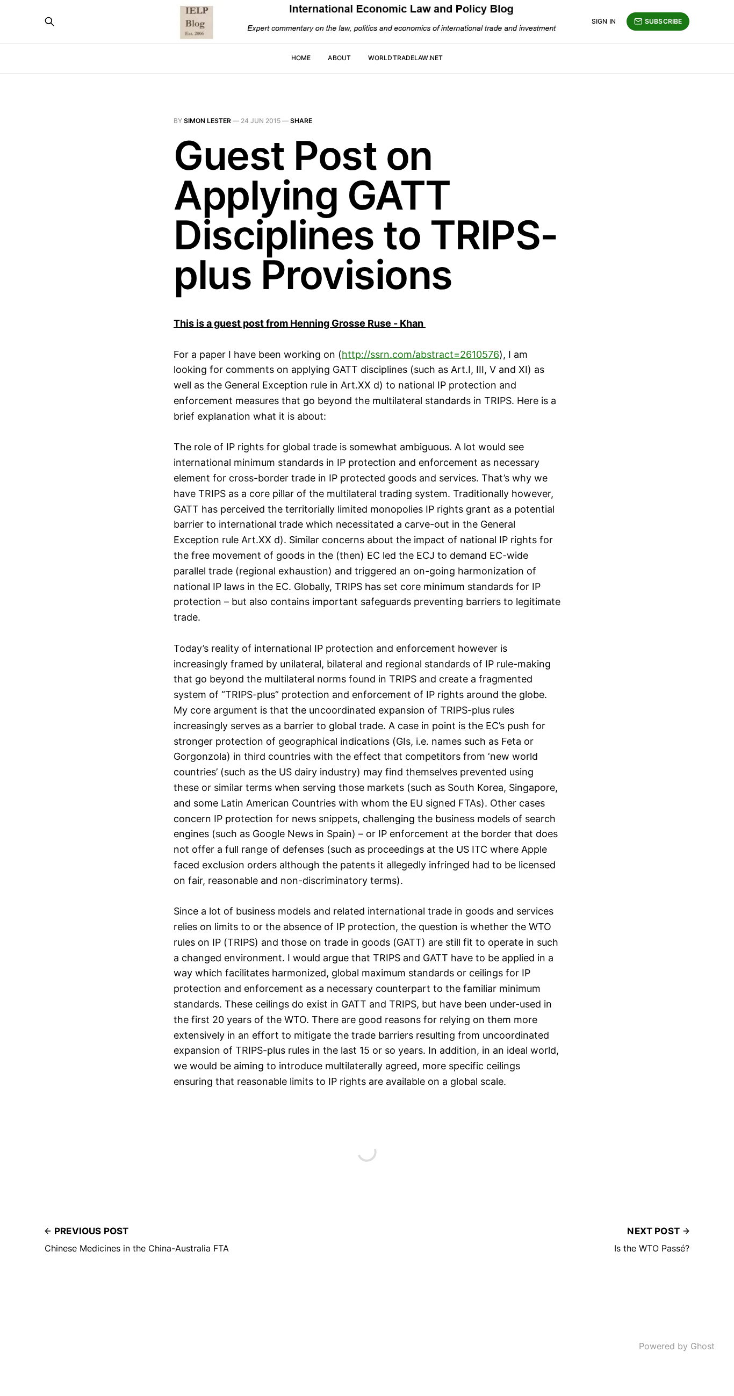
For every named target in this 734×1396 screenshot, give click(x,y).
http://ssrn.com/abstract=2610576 (420, 354)
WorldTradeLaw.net (405, 58)
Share (301, 121)
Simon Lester (207, 121)
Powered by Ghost (677, 1346)
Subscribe (663, 21)
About (339, 58)
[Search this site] (49, 21)
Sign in (604, 21)
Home (301, 58)
